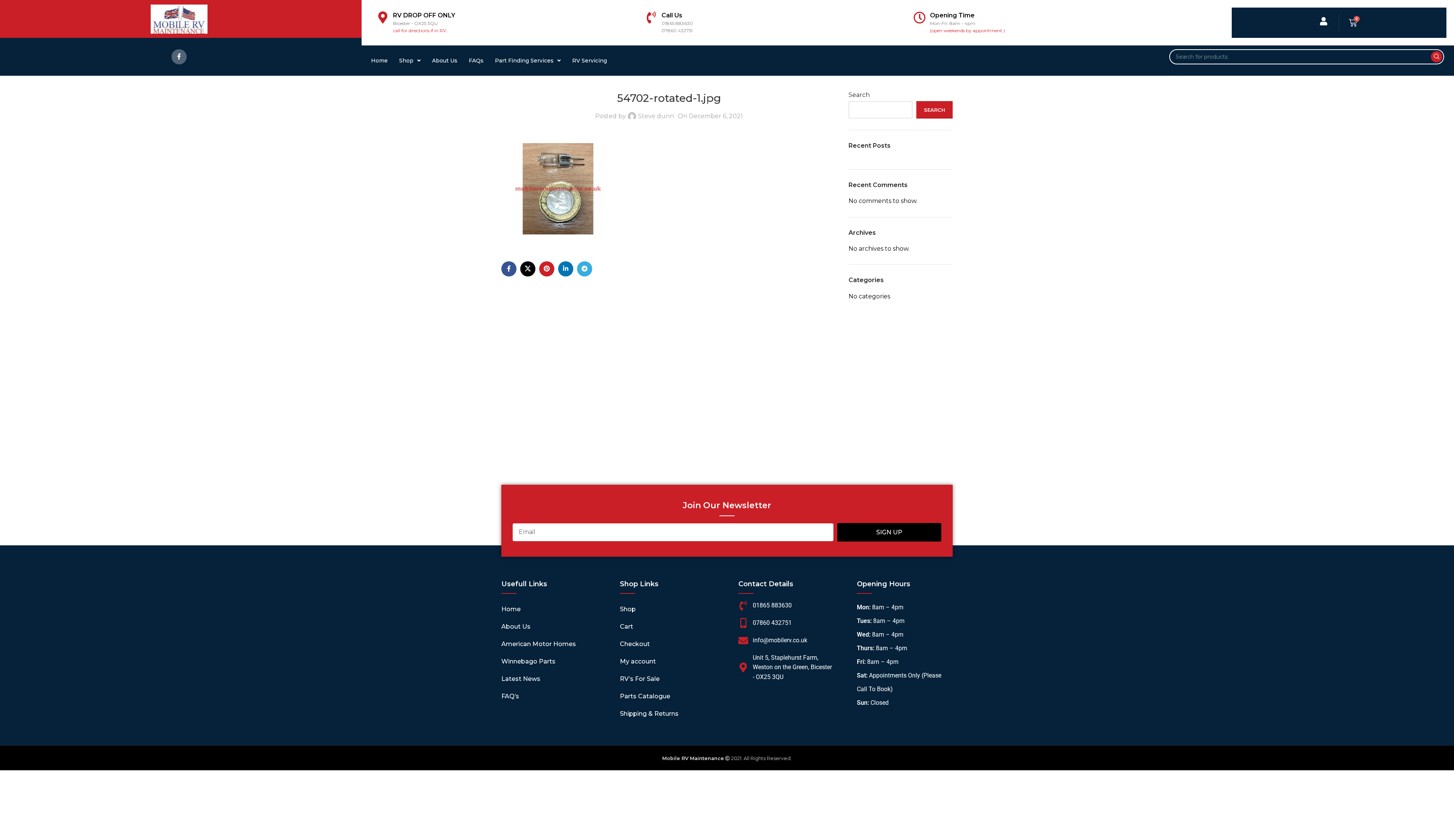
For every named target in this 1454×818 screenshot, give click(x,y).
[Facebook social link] (179, 56)
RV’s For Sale (640, 678)
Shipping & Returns (649, 713)
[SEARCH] (1436, 56)
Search (859, 94)
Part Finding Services (524, 60)
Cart (626, 626)
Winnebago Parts (528, 661)
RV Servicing (589, 60)
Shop (406, 60)
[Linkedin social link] (565, 268)
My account (638, 661)
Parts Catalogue (645, 696)
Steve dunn (656, 116)
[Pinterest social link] (546, 268)
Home (379, 60)
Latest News (520, 678)
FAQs (476, 60)
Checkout (635, 644)
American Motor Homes (538, 644)
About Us (444, 60)
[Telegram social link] (584, 268)
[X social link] (527, 268)
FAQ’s (510, 696)
